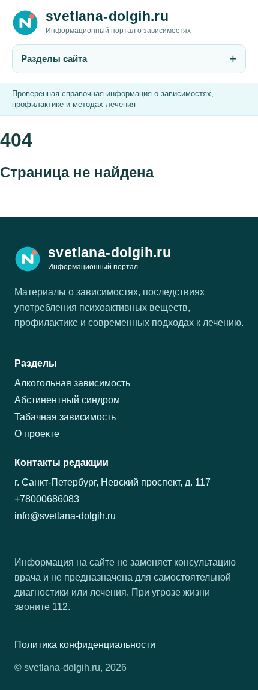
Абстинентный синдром (67, 400)
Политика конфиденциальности (84, 645)
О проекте (36, 434)
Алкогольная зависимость (72, 383)
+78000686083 (46, 499)
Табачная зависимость (65, 417)
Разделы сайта (54, 58)
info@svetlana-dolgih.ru (65, 516)
